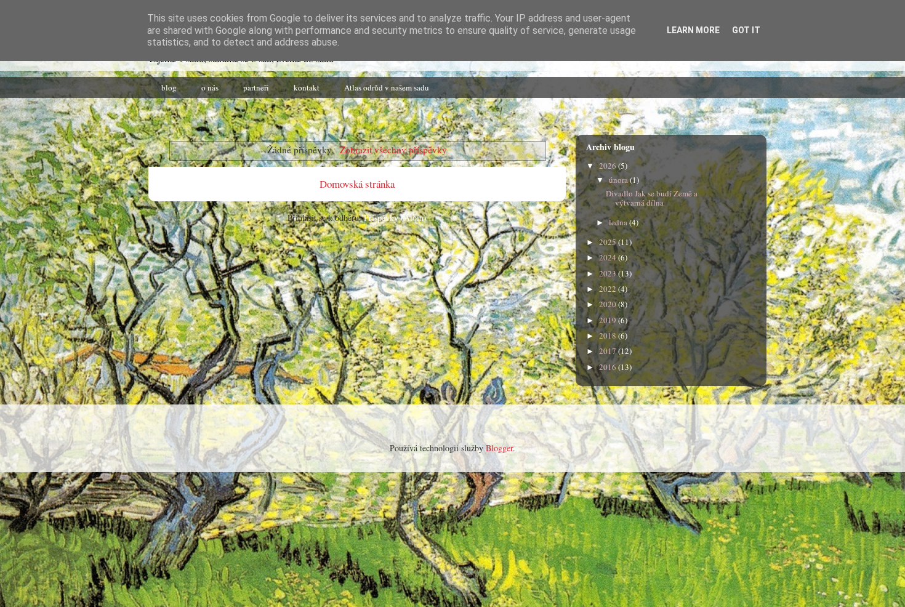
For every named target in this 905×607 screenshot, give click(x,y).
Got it (746, 30)
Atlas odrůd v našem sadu (386, 87)
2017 (608, 350)
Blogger (499, 448)
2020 (608, 304)
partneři (256, 87)
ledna (619, 222)
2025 (608, 241)
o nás (210, 87)
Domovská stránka (357, 184)
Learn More (693, 30)
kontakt (307, 87)
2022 (608, 288)
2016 (608, 366)
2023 (608, 273)
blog (169, 87)
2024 (608, 257)
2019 (608, 320)
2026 (608, 165)
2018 (608, 335)
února (619, 179)
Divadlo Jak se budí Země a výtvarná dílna (652, 198)
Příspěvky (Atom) (395, 217)
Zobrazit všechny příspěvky (393, 149)
